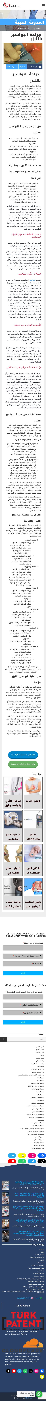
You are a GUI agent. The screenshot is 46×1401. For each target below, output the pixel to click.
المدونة (42, 1055)
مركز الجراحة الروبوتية (38, 1148)
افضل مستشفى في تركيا (36, 1268)
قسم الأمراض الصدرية (37, 1083)
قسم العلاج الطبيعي (38, 1109)
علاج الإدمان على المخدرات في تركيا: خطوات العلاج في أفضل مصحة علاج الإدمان (23, 1292)
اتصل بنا (42, 1260)
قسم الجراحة (40, 1095)
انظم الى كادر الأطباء (37, 1265)
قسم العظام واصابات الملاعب (35, 1106)
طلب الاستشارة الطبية (37, 1257)
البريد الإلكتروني (31, 1013)
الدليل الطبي (40, 1047)
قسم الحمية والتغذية (37, 1103)
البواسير (32, 280)
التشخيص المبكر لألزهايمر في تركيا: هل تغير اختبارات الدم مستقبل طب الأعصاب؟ (29, 1195)
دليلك (42, 1252)
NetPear (28, 1398)
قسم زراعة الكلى (39, 1140)
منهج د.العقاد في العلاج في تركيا (33, 1287)
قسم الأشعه (40, 1078)
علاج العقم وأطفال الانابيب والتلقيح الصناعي (31, 1075)
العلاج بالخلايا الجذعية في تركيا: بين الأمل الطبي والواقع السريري (29, 1182)
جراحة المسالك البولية (37, 1064)
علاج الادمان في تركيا (37, 1069)
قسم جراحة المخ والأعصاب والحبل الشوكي (31, 1128)
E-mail (35, 963)
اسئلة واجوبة (40, 1263)
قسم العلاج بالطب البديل (36, 1117)
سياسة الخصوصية (38, 1273)
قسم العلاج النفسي (38, 1111)
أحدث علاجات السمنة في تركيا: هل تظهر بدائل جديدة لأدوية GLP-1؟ (30, 1220)
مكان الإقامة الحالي (29, 1005)
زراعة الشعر (40, 1066)
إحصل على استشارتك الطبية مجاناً (23, 754)
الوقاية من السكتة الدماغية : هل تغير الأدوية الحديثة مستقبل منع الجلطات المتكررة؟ (28, 1208)
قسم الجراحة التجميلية (37, 1097)
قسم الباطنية (40, 1092)
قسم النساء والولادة (38, 1123)
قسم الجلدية (40, 1100)
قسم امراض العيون (38, 1126)
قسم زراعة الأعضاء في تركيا (36, 1134)
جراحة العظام (40, 1061)
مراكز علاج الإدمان (39, 1145)
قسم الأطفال (40, 1081)
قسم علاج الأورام (39, 1143)
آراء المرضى (40, 1271)
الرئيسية (41, 1249)
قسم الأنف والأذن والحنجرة (36, 1086)
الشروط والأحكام (39, 1276)
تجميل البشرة (40, 1058)
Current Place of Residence (26, 956)
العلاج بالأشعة (40, 1052)
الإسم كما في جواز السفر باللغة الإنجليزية (24, 992)
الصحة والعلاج (40, 1050)
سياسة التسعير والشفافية (36, 1281)
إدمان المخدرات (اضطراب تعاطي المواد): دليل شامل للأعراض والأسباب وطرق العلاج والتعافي (28, 1233)
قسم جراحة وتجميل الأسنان (36, 1131)
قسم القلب (41, 1120)
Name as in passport (33, 943)
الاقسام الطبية (39, 1255)
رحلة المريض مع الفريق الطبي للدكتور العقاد (30, 1279)
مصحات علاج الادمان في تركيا (35, 1289)
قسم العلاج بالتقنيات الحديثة (35, 1114)
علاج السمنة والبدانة (38, 1072)
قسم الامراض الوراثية (38, 1089)
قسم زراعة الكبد (39, 1137)
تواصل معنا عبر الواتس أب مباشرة (23, 764)
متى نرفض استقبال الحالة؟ (36, 1284)
